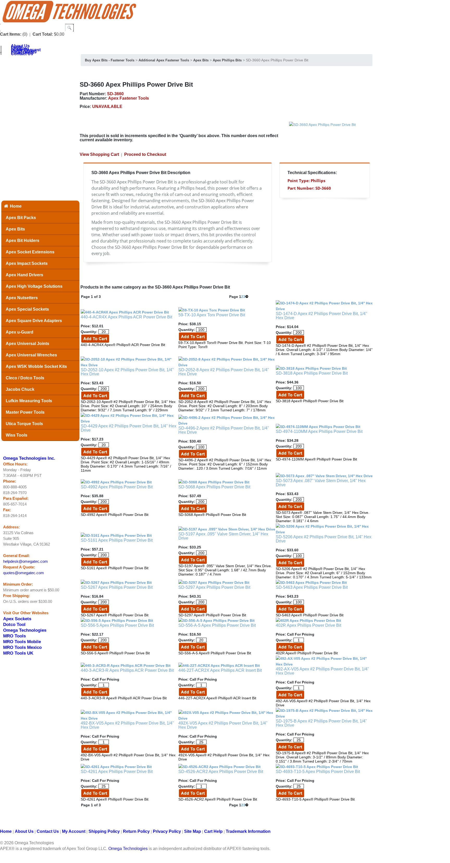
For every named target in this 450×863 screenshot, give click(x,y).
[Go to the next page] (246, 297)
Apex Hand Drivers (24, 275)
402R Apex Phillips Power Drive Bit (308, 625)
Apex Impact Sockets (27, 263)
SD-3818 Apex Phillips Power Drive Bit (312, 373)
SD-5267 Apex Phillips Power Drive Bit (117, 587)
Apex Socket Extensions (30, 252)
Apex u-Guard (19, 332)
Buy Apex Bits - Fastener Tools (109, 60)
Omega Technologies (24, 630)
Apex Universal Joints (27, 343)
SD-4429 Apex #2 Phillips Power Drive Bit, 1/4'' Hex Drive (128, 428)
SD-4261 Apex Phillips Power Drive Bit (117, 771)
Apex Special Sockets (27, 309)
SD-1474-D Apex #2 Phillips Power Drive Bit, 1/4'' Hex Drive (321, 315)
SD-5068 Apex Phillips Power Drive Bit (214, 487)
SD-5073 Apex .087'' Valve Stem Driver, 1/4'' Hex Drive (321, 482)
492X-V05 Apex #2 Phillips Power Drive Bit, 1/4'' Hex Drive (222, 725)
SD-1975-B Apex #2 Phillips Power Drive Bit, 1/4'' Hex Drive (321, 723)
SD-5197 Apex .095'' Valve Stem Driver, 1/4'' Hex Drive (223, 536)
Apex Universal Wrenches (31, 355)
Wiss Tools (16, 435)
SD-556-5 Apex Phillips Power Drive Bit (117, 625)
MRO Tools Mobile (22, 641)
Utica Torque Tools (24, 423)
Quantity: (89, 332)
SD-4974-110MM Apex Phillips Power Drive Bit (319, 431)
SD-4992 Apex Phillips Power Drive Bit (117, 487)
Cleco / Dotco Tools (25, 378)
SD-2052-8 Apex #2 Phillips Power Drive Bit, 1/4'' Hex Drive (223, 372)
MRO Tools (14, 635)
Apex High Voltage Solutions (34, 286)
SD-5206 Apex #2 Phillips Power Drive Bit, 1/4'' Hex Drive (323, 539)
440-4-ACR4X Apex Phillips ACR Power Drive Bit (126, 317)
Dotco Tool (14, 624)
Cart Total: (43, 34)
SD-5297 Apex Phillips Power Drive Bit (214, 587)
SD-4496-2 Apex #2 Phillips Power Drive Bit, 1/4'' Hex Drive (223, 430)
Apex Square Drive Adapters (34, 320)
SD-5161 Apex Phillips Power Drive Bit (117, 540)
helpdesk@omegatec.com (25, 561)
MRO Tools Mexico (22, 647)
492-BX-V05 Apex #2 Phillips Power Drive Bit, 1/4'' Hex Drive (127, 725)
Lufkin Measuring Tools (29, 401)
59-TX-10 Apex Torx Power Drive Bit (211, 315)
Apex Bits (15, 229)
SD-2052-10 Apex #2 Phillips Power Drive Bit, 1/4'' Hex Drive (127, 372)
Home (16, 206)
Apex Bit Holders (22, 240)
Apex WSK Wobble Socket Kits (36, 366)
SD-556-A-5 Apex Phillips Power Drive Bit (217, 625)
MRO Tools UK (18, 653)
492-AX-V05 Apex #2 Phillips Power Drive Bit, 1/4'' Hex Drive (322, 671)
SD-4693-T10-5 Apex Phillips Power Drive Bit (318, 771)
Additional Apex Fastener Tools (164, 60)
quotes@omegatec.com (23, 573)
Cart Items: (10, 34)
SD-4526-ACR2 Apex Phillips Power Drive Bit (220, 771)
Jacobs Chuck (20, 389)
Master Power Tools (25, 412)
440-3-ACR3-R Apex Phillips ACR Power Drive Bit (127, 670)
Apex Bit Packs (21, 217)
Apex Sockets (17, 618)
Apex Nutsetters (22, 298)
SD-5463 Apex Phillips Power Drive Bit (312, 587)
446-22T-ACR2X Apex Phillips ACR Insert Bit (220, 670)
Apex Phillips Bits (227, 60)
